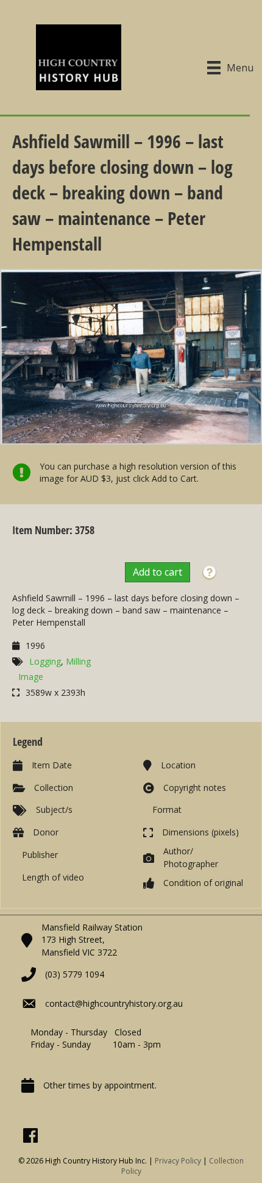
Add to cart (157, 572)
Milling (78, 661)
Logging (45, 661)
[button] (209, 573)
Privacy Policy (178, 1161)
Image (30, 676)
